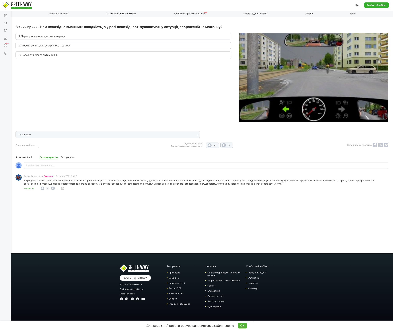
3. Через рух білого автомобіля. (38, 54)
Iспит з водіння (176, 293)
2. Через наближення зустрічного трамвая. (45, 45)
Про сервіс (174, 272)
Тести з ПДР (175, 288)
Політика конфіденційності (131, 289)
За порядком (67, 157)
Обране (309, 13)
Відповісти (29, 188)
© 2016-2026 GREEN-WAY (131, 284)
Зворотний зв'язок (135, 278)
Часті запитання (215, 301)
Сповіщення (213, 291)
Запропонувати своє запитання (223, 280)
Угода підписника (127, 294)
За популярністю (49, 157)
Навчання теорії (177, 283)
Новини (211, 285)
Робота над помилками (255, 13)
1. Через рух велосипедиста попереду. (42, 36)
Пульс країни (214, 306)
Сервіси (173, 298)
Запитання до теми (58, 13)
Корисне (211, 266)
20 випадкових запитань (121, 13)
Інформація (174, 266)
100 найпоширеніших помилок (189, 13)
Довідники (174, 278)
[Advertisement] (202, 222)
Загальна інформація (179, 304)
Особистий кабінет (376, 5)
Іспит (353, 13)
